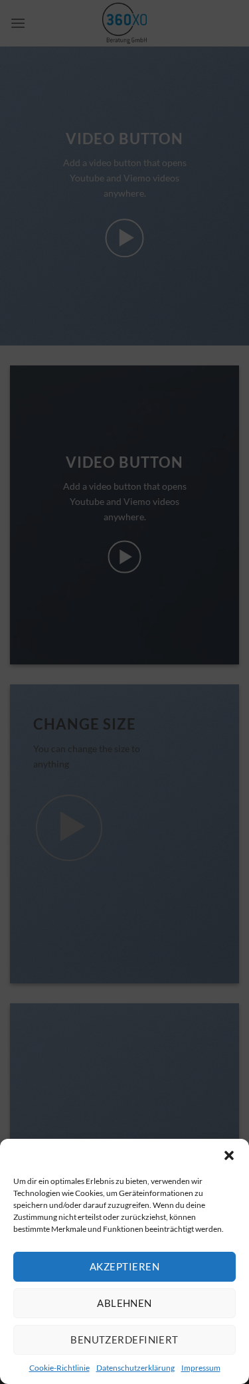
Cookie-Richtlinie (59, 1368)
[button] (229, 1155)
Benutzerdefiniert (124, 1339)
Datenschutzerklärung (135, 1368)
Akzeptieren (124, 1266)
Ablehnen (124, 1303)
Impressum (200, 1368)
